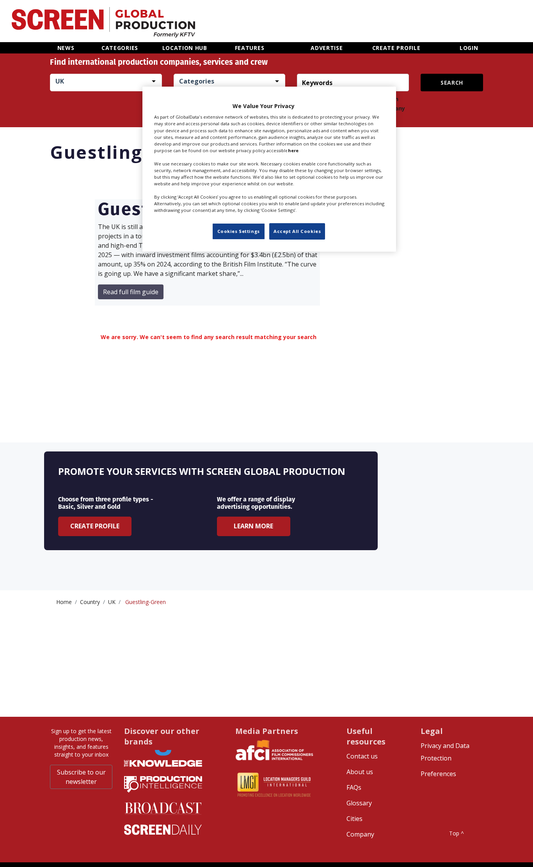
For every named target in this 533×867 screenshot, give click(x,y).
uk (111, 602)
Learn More (253, 526)
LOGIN (469, 48)
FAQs (353, 787)
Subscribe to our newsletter (81, 777)
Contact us (362, 756)
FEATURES (250, 48)
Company (360, 834)
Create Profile (94, 526)
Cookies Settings (238, 232)
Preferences (438, 773)
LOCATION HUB (184, 48)
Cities (354, 818)
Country (90, 602)
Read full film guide (130, 292)
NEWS (66, 48)
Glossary (359, 803)
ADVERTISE (327, 48)
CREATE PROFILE (396, 48)
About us (359, 772)
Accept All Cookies (297, 232)
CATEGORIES (119, 48)
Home (64, 602)
